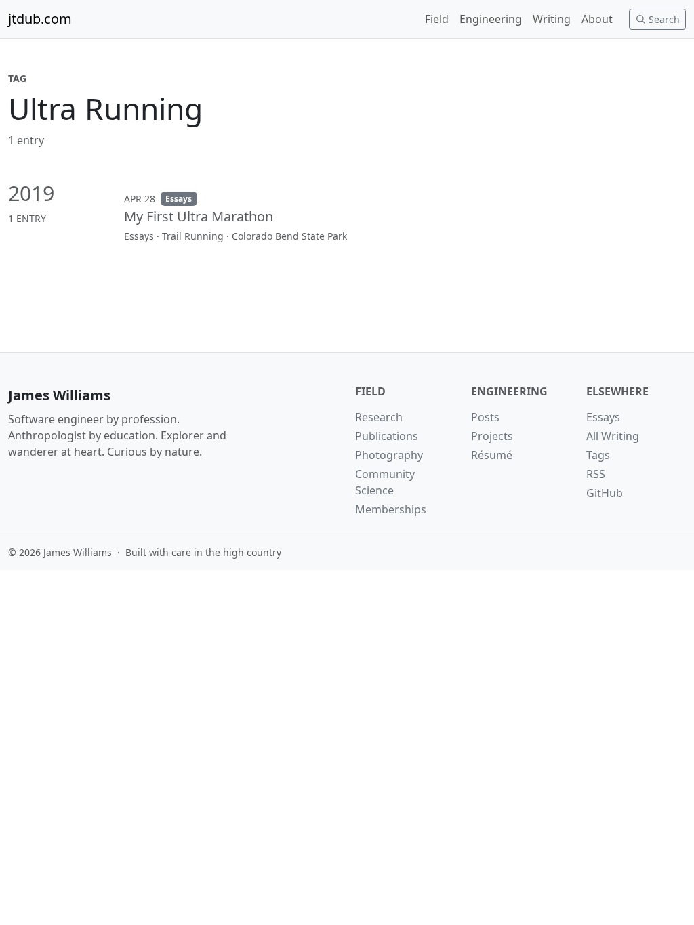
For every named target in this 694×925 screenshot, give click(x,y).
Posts (485, 417)
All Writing (612, 436)
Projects (492, 436)
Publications (386, 436)
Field (437, 19)
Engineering (491, 19)
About (597, 19)
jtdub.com (40, 18)
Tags (598, 455)
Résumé (491, 455)
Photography (389, 455)
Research (379, 417)
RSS (595, 474)
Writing (552, 19)
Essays (603, 417)
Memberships (390, 509)
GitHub (604, 493)
